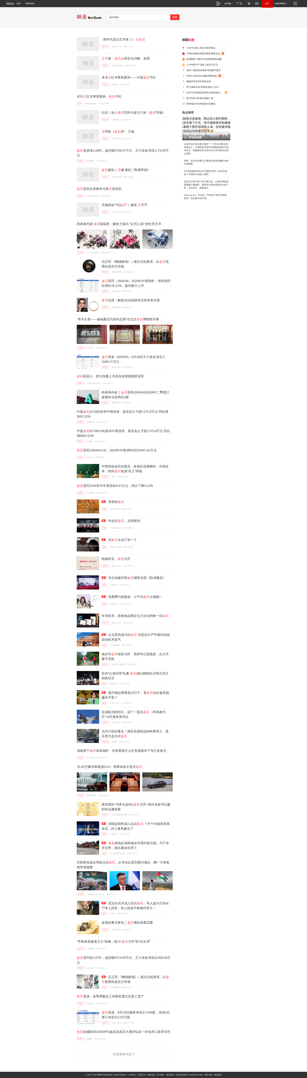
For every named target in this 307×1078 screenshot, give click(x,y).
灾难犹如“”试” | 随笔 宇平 (124, 205)
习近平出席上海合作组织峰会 (201, 47)
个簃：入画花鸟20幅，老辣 (126, 58)
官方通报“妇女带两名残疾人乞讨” (202, 86)
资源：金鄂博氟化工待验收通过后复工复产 (110, 996)
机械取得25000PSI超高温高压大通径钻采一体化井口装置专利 (123, 1031)
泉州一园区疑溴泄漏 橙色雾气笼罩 (203, 70)
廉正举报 (208, 1075)
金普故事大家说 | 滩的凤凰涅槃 (127, 922)
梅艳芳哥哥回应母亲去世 (198, 81)
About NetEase (120, 1075)
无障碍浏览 (30, 3)
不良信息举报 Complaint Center (189, 1075)
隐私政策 (170, 1075)
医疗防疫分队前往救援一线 (199, 98)
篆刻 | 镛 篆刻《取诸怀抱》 (126, 170)
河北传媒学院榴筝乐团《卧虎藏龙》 (136, 578)
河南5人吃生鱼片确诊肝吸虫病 (201, 75)
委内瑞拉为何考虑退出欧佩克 (201, 103)
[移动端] (218, 3)
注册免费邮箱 (280, 3)
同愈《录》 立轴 (118, 131)
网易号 (105, 46)
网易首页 (10, 3)
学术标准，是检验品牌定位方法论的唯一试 (135, 616)
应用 (18, 3)
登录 (267, 3)
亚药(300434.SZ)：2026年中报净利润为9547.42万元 (117, 450)
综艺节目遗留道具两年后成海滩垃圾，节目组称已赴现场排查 (205, 92)
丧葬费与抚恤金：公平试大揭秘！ (135, 597)
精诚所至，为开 (116, 559)
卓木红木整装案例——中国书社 (129, 77)
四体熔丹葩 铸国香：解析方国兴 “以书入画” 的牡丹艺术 (119, 224)
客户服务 (160, 1075)
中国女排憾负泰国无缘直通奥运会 (203, 53)
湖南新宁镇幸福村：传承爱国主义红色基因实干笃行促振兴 (121, 750)
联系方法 (142, 1075)
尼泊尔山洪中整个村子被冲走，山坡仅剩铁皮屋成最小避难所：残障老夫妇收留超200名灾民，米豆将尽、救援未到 (206, 184)
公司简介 (132, 1075)
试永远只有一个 (122, 540)
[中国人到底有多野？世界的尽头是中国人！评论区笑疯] (206, 128)
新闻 (80, 103)
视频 (104, 509)
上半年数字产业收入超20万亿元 (202, 64)
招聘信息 (151, 1075)
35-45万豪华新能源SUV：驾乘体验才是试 (109, 767)
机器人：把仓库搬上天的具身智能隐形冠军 (110, 376)
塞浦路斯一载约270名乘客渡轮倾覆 (204, 58)
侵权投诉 (218, 1075)
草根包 (115, 502)
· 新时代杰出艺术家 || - (123, 39)
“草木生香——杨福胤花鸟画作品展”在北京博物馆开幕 (118, 319)
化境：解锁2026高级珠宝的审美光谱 (131, 300)
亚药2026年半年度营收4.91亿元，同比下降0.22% (115, 485)
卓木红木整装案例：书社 (99, 96)
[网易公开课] (228, 3)
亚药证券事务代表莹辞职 (99, 189)
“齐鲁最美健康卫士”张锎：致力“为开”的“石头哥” (114, 941)
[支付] (249, 3)
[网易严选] (239, 3)
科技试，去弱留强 (123, 521)
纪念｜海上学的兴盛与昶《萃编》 (133, 112)
